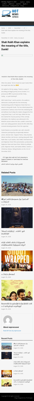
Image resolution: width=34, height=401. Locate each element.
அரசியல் (22, 2)
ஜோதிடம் (25, 4)
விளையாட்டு (5, 6)
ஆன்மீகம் (18, 4)
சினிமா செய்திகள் (19, 38)
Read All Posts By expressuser (12, 331)
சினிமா (28, 2)
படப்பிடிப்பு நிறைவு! (8, 274)
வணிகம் (4, 4)
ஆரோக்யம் (11, 4)
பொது (22, 6)
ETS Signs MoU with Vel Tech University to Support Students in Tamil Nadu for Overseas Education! (14, 159)
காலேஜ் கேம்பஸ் (15, 6)
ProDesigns (29, 398)
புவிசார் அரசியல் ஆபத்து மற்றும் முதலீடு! (12, 164)
